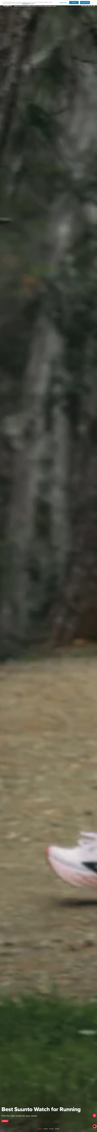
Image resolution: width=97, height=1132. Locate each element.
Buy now (15, 1121)
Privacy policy (31, 3)
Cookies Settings (63, 2)
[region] (48, 2)
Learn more (6, 1121)
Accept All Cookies (85, 2)
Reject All (74, 2)
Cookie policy (25, 3)
